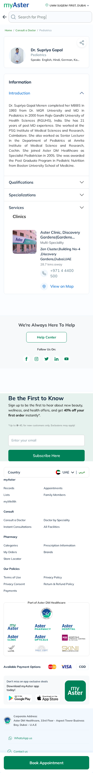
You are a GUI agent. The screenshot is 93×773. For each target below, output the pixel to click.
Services (16, 207)
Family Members (55, 495)
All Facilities (52, 527)
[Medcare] (73, 637)
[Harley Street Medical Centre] (41, 648)
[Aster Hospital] (68, 627)
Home (8, 30)
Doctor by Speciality (57, 520)
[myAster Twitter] (46, 359)
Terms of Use (12, 577)
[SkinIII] (70, 648)
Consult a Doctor (26, 30)
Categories (11, 545)
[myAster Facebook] (26, 359)
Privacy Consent (14, 584)
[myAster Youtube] (66, 359)
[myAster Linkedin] (56, 359)
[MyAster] (13, 627)
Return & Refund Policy (59, 584)
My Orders (10, 552)
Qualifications (21, 182)
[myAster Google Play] (19, 698)
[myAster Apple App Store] (48, 698)
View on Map (62, 286)
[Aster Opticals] (41, 638)
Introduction (19, 93)
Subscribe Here (46, 455)
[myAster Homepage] (75, 690)
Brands (48, 552)
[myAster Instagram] (36, 359)
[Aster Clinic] (13, 638)
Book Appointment (46, 762)
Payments (10, 590)
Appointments (53, 488)
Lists (7, 495)
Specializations (22, 194)
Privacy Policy (53, 577)
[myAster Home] (7, 720)
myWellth (10, 501)
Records (9, 488)
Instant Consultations (17, 527)
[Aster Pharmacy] (43, 627)
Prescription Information (59, 545)
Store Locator (12, 558)
